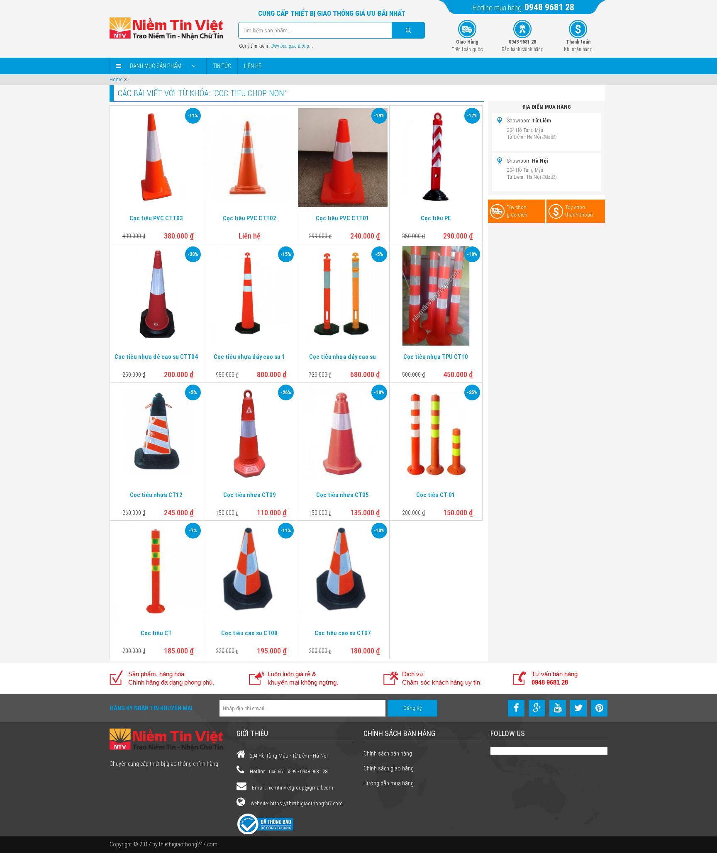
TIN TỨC (222, 66)
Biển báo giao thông (290, 46)
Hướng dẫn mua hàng (388, 783)
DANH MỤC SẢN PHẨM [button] (156, 66)
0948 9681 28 (549, 7)
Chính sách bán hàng (387, 753)
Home (116, 79)
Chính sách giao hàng (388, 768)
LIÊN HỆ (252, 66)
